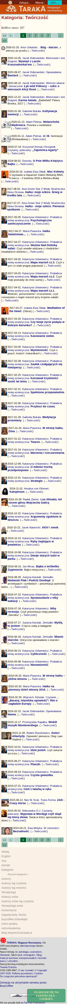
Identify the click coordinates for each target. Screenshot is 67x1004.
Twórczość (37, 50)
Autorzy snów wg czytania (17, 901)
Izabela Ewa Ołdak (35, 171)
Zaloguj (23, 2)
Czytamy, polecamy (19, 150)
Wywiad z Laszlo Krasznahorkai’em (24, 63)
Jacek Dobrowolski (33, 58)
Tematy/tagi (8, 892)
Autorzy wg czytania (13, 883)
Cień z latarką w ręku (37, 789)
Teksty (5, 851)
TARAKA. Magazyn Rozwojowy (23, 942)
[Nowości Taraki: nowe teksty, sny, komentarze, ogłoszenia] (10, 2)
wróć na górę (29, 996)
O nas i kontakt (26, 970)
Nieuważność (39, 664)
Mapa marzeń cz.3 (42, 262)
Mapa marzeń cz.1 (42, 290)
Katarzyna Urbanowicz (35, 217)
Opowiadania (53, 72)
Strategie (37, 480)
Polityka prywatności (22, 973)
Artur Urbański (28, 47)
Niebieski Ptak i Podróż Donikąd (29, 580)
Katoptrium (17, 491)
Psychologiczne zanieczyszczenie (30, 222)
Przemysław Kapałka (34, 722)
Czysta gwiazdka (42, 775)
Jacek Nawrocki (31, 527)
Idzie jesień (38, 750)
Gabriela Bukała (31, 111)
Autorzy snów (9, 896)
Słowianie (5, 955)
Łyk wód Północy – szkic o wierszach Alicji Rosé (33, 88)
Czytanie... (52, 697)
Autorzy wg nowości (13, 887)
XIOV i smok (50, 527)
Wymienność (39, 350)
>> (4, 40)
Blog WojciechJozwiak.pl (16, 932)
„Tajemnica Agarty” (45, 150)
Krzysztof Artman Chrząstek (38, 146)
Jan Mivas (28, 566)
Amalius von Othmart (36, 488)
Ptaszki (35, 764)
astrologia (23, 951)
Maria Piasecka (32, 231)
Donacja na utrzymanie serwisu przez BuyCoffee (23, 984)
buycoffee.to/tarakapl (14, 919)
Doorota (26, 160)
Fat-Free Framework (34, 1002)
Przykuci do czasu (43, 406)
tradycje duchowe (9, 958)
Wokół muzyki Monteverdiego (32, 723)
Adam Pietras (34, 121)
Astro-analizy (9, 923)
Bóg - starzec (49, 47)
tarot (20, 955)
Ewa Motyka (35, 828)
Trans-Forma (48, 799)
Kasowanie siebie (42, 336)
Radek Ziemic (31, 499)
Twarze (35, 441)
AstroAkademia (10, 928)
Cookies (38, 973)
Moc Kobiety (55, 171)
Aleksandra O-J (31, 810)
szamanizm (36, 951)
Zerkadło (48, 577)
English (6, 856)
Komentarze (9, 910)
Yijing (38, 955)
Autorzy (6, 878)
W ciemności (51, 828)
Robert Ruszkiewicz (38, 732)
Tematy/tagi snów (12, 905)
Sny (3, 860)
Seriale (5, 865)
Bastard (13, 75)
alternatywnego (27, 945)
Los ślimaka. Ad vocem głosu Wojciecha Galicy (35, 501)
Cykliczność (39, 653)
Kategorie (7, 869)
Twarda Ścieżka (8, 967)
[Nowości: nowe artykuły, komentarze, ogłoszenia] (33, 12)
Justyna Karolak (31, 577)
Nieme (12, 714)
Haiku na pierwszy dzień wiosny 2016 (31, 688)
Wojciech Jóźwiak (33, 697)
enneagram (29, 955)
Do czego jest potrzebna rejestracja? (18, 976)
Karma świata (27, 100)
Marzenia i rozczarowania (47, 452)
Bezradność (21, 831)
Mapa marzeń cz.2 (42, 276)
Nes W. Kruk (31, 799)
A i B (46, 135)
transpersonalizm (28, 958)
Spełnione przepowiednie (47, 392)
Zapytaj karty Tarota (13, 914)
